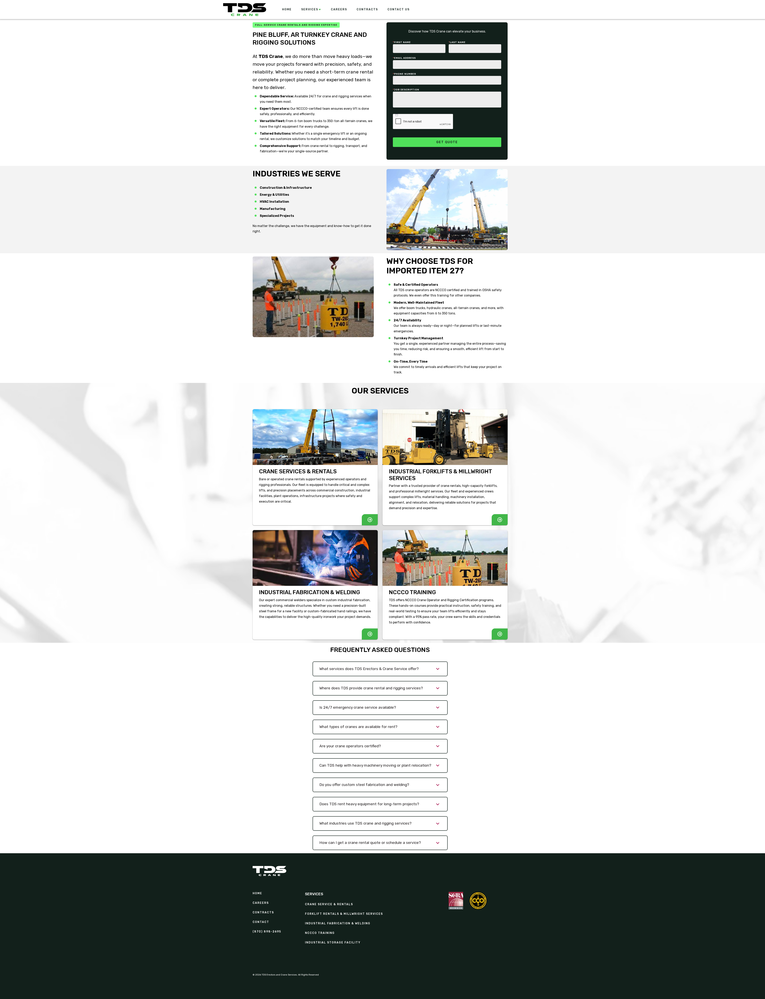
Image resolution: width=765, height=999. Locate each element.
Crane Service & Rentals (329, 904)
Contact (261, 922)
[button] (311, 9)
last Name (457, 42)
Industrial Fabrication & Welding (337, 923)
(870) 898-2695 (267, 931)
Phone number (404, 73)
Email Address (404, 58)
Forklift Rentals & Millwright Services (344, 914)
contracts (263, 912)
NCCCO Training (320, 933)
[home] (244, 9)
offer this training (436, 295)
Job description (406, 89)
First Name (402, 42)
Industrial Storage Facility (333, 942)
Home (257, 893)
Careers (261, 903)
